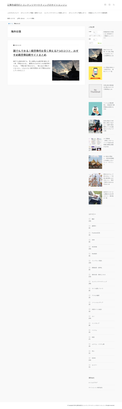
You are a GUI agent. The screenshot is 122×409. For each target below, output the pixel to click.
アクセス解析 (95, 295)
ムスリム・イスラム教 (98, 344)
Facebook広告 (96, 233)
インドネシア (95, 323)
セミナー (94, 365)
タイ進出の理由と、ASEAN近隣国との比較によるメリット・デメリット (109, 160)
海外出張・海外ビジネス (99, 274)
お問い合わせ (21, 18)
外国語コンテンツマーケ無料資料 (98, 13)
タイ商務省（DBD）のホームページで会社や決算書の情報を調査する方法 (109, 142)
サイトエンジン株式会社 (95, 387)
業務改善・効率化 (97, 267)
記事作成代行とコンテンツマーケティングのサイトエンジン (37, 5)
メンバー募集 (30, 18)
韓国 (93, 337)
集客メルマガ (11, 18)
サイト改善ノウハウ (97, 288)
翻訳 (93, 219)
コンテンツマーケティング (99, 281)
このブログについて (13, 13)
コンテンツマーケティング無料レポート (55, 13)
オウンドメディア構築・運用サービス (31, 13)
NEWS (94, 358)
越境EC (94, 226)
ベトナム (94, 330)
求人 (93, 351)
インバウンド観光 (97, 260)
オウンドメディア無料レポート (77, 13)
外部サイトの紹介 (97, 309)
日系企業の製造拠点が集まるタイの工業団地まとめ (109, 87)
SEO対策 (94, 247)
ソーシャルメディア (97, 302)
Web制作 (94, 253)
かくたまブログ (93, 382)
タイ (93, 316)
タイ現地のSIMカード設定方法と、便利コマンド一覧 (109, 69)
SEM (93, 240)
